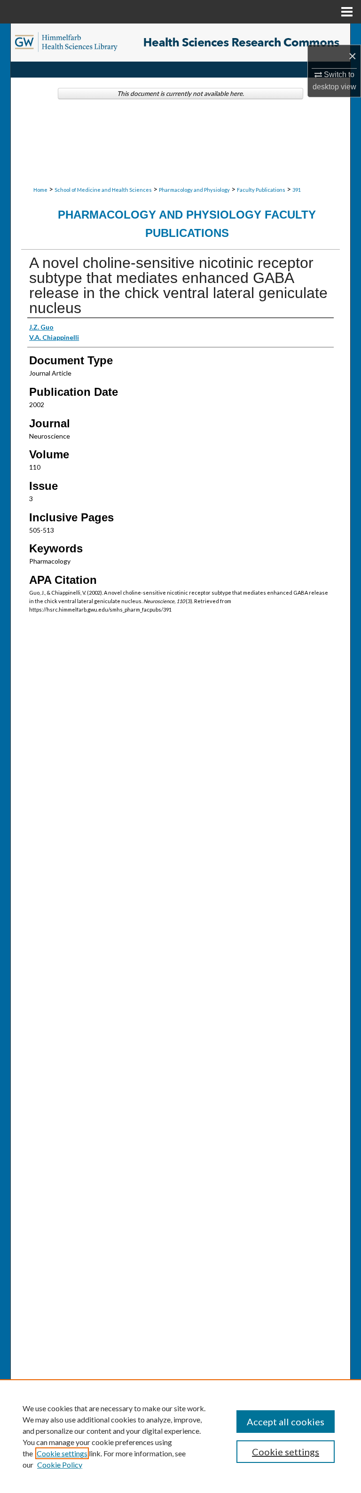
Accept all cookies (285, 1421)
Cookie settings (62, 1453)
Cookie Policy (59, 1464)
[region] (180, 1436)
